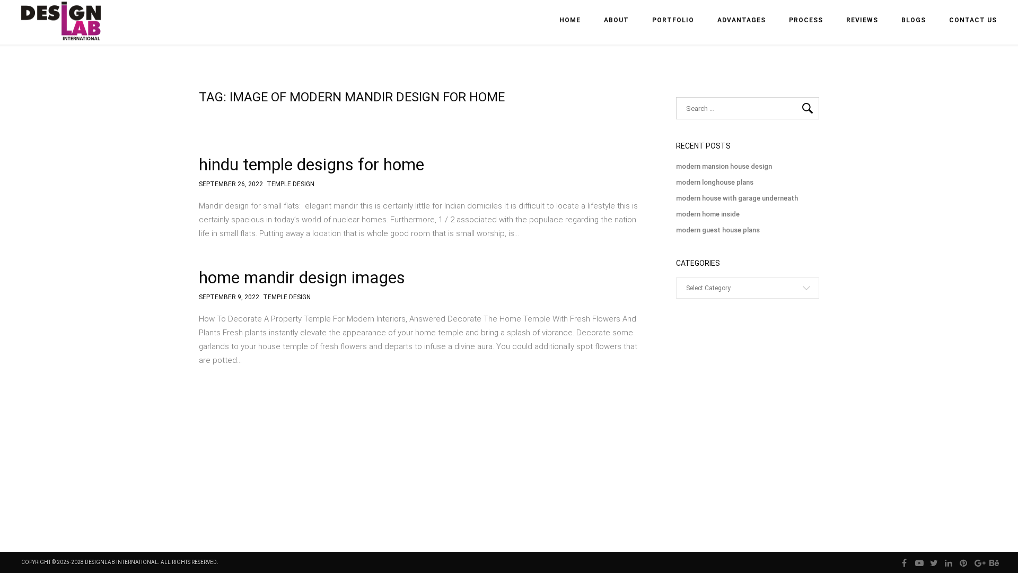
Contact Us (973, 20)
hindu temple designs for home (311, 164)
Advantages (741, 20)
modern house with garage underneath (737, 198)
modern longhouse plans (714, 182)
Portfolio (673, 20)
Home (570, 20)
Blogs (913, 20)
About (616, 20)
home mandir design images (302, 277)
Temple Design (290, 184)
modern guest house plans (718, 230)
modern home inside (708, 214)
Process (806, 20)
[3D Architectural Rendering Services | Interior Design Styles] (62, 30)
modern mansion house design (724, 166)
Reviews (862, 20)
